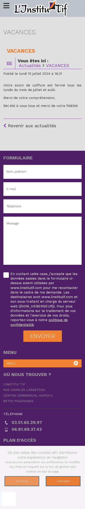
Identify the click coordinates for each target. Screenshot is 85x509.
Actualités (30, 65)
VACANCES (57, 65)
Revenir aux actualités (31, 125)
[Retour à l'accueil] (42, 8)
